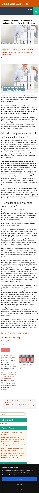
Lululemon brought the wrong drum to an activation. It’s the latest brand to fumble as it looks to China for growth (13, 455)
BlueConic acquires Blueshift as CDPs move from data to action (12, 449)
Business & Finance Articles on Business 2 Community (17, 333)
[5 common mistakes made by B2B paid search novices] (26, 359)
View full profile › (6, 341)
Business (17, 52)
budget (13, 52)
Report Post (5, 350)
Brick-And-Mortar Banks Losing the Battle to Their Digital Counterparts (19, 402)
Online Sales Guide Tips (14, 3)
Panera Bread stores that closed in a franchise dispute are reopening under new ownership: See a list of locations (13, 439)
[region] (19, 478)
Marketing (29, 52)
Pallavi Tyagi (14, 337)
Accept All (19, 479)
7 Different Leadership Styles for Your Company (20, 406)
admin (8, 49)
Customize (20, 484)
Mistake (4, 54)
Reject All (19, 489)
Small (9, 54)
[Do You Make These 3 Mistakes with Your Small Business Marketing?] (10, 363)
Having (23, 52)
